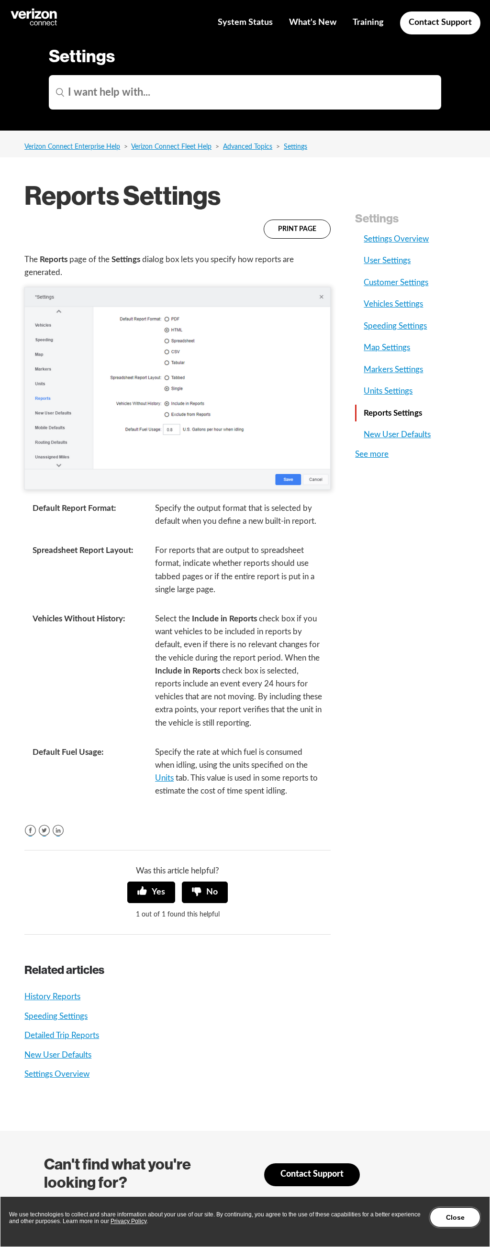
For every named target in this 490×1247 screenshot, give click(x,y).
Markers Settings (393, 369)
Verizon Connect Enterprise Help (72, 146)
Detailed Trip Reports (61, 1035)
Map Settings (387, 347)
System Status (245, 22)
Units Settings (388, 391)
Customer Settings (396, 282)
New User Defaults (57, 1055)
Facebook (30, 831)
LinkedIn (58, 831)
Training (368, 22)
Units (164, 778)
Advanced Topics (247, 146)
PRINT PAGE (297, 229)
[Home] (34, 24)
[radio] (151, 892)
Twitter (44, 831)
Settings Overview (56, 1074)
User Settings (387, 260)
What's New (312, 22)
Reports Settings (393, 413)
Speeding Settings (56, 1016)
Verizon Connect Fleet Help (171, 146)
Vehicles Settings (393, 304)
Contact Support (440, 22)
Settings (295, 146)
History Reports (52, 997)
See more (372, 454)
